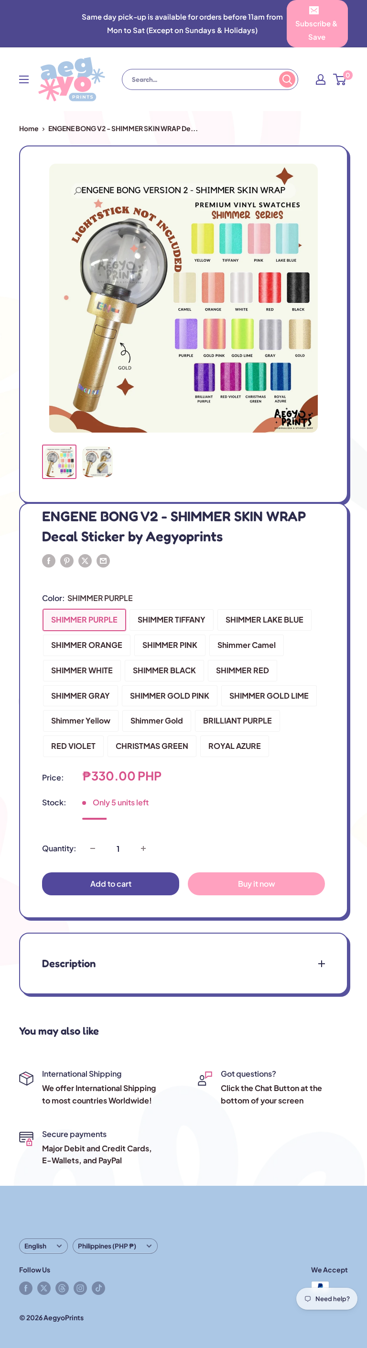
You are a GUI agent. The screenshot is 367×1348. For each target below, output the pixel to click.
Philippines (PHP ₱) (107, 1246)
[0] (340, 79)
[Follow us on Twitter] (44, 1288)
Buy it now (256, 884)
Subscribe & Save (316, 30)
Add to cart (110, 884)
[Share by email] (103, 560)
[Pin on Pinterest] (67, 560)
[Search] (287, 79)
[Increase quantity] (143, 848)
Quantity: (59, 848)
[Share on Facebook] (48, 560)
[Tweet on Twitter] (85, 560)
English (35, 1246)
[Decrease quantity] (93, 848)
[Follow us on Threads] (62, 1288)
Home (29, 128)
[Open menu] (24, 79)
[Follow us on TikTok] (98, 1288)
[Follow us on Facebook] (25, 1288)
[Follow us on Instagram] (80, 1288)
